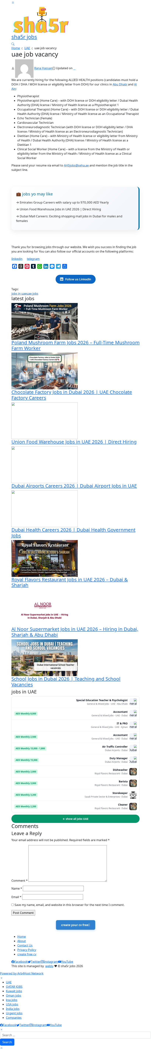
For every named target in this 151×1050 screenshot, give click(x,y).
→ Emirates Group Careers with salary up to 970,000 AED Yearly (62, 202)
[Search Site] (12, 44)
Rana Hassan (43, 68)
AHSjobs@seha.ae (76, 165)
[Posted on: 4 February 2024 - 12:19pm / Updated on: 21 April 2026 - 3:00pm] (74, 68)
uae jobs (32, 294)
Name (16, 888)
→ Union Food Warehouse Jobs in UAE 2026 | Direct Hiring (58, 209)
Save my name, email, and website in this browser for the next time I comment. (69, 905)
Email (16, 897)
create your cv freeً (75, 925)
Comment (19, 881)
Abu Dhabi (120, 84)
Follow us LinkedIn (78, 279)
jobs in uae (19, 294)
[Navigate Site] (12, 2)
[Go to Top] (1, 1048)
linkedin (16, 259)
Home (15, 48)
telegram (33, 259)
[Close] (1, 978)
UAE (27, 48)
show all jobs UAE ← (75, 819)
